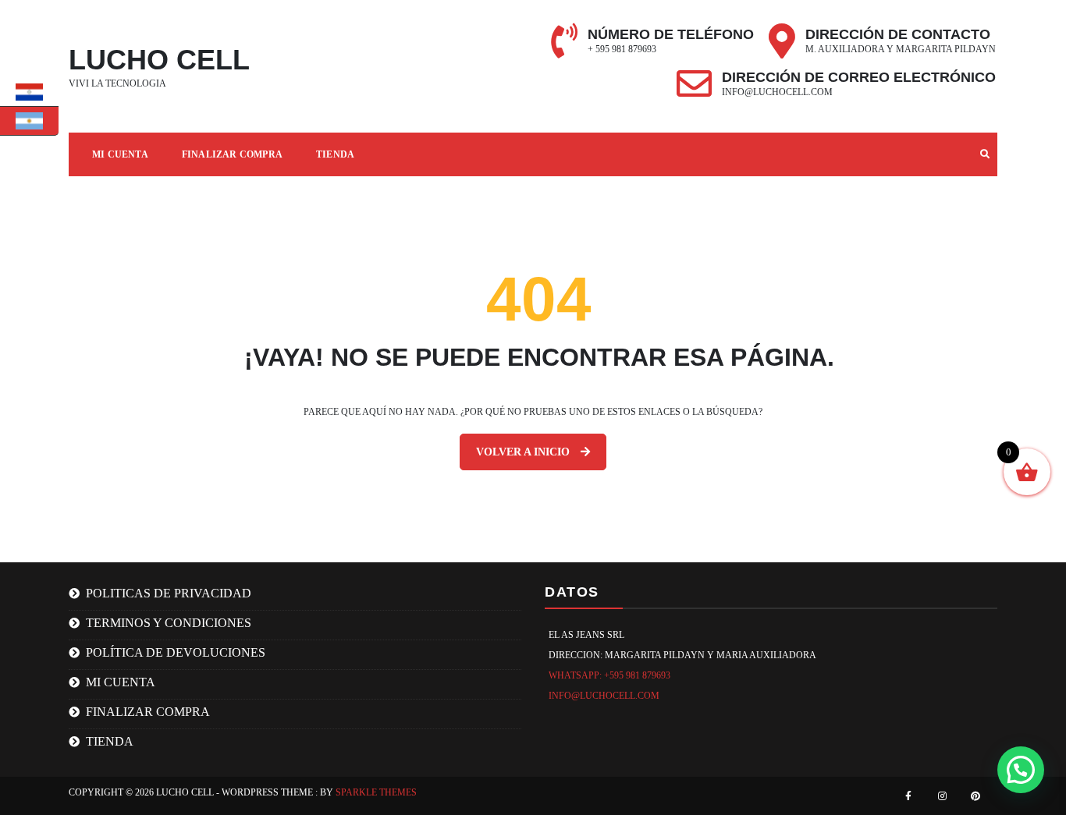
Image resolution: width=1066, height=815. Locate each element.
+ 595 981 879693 (622, 49)
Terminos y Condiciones (168, 622)
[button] (1020, 769)
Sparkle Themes (376, 792)
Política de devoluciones (175, 652)
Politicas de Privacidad (168, 593)
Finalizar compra (232, 154)
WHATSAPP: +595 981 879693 (609, 675)
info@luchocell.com (777, 92)
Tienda (335, 154)
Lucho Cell (159, 60)
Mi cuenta (120, 682)
